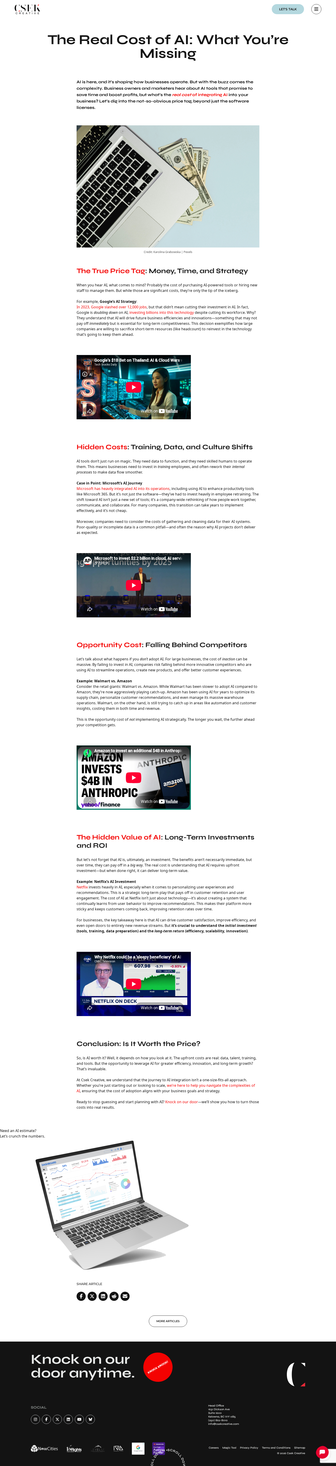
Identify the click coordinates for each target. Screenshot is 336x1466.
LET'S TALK (288, 9)
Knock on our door (181, 1101)
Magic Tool (229, 1447)
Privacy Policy (249, 1447)
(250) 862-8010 (218, 1420)
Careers (214, 1447)
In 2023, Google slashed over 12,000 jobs (112, 306)
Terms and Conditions (276, 1447)
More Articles (168, 1321)
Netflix (82, 887)
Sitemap (299, 1447)
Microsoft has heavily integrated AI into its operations (123, 488)
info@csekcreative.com (223, 1424)
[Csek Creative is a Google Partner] (138, 1448)
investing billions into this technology (161, 312)
